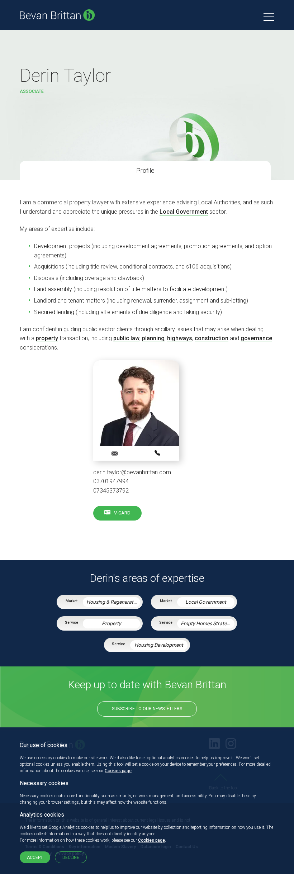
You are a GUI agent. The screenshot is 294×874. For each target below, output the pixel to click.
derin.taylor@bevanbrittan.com (132, 472)
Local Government (184, 211)
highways (179, 338)
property (47, 338)
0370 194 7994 (158, 453)
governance (256, 338)
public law (126, 338)
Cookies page (118, 770)
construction (211, 338)
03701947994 (111, 481)
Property (111, 623)
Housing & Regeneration (113, 602)
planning (153, 338)
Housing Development (158, 645)
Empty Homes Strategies (207, 623)
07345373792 (111, 490)
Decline (70, 857)
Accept (35, 857)
